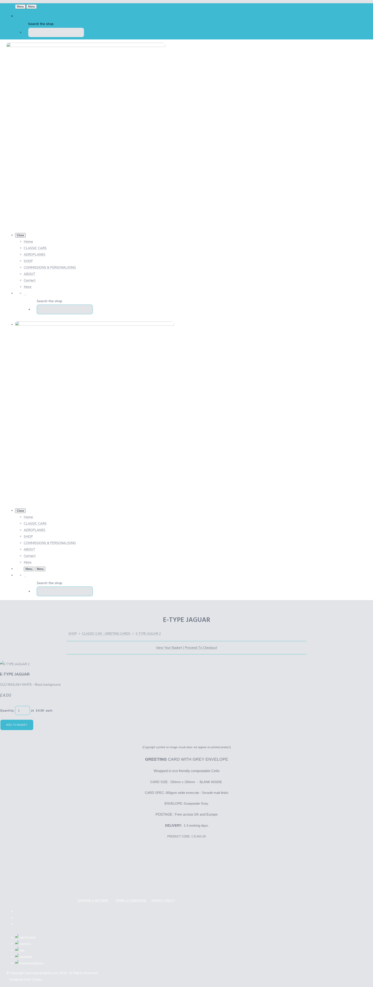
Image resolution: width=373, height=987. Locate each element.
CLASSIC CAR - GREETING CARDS (106, 634)
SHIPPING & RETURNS (93, 900)
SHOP (28, 261)
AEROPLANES (34, 254)
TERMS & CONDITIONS (130, 900)
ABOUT (29, 274)
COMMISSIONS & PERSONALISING (50, 267)
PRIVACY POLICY (163, 900)
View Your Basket (169, 648)
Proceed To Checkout (201, 648)
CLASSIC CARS (35, 248)
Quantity (6, 711)
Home (28, 241)
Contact (30, 280)
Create (37, 979)
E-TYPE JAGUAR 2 (148, 634)
